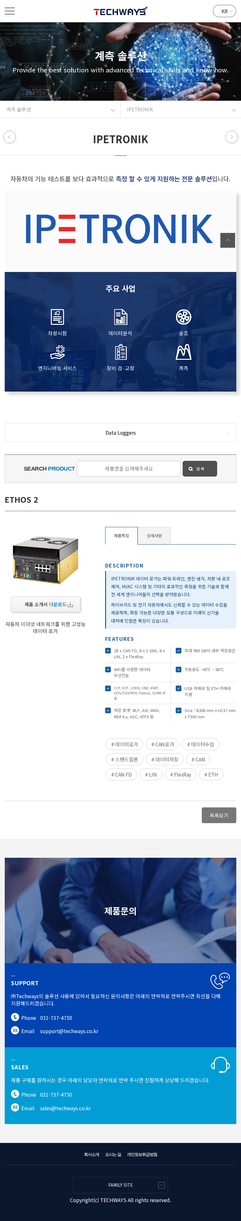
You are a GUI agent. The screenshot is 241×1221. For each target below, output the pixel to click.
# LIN (151, 774)
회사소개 (91, 1154)
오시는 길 (113, 1154)
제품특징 (121, 536)
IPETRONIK (140, 109)
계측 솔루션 (18, 109)
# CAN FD (121, 774)
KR (225, 11)
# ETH (211, 774)
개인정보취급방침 (142, 1154)
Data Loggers (120, 432)
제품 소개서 (45, 604)
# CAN (198, 759)
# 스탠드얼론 (124, 759)
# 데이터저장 (164, 759)
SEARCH (49, 469)
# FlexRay (180, 774)
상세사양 (154, 536)
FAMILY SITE (120, 1185)
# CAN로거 (162, 744)
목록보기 (219, 815)
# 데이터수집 (200, 744)
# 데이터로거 (124, 744)
